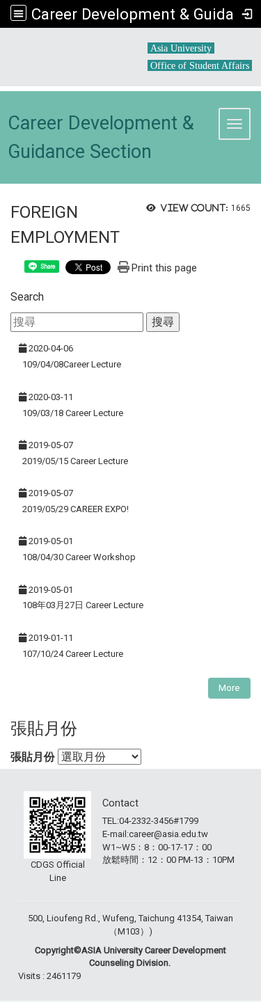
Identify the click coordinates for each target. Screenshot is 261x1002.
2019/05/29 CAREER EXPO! (75, 509)
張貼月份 (32, 756)
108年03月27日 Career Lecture (82, 605)
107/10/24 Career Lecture (72, 654)
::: (142, 43)
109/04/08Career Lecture (71, 364)
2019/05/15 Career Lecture (75, 461)
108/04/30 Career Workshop (79, 557)
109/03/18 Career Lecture (72, 413)
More (229, 688)
